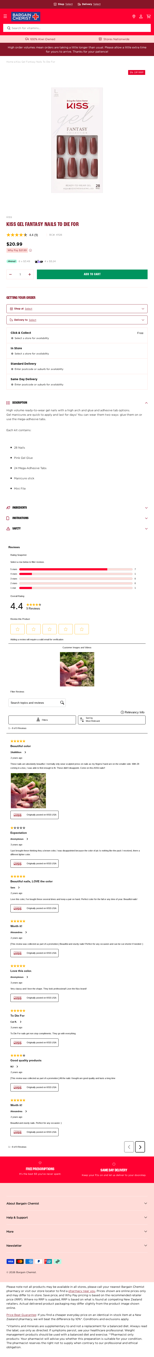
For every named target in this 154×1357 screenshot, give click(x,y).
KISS (9, 217)
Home (9, 61)
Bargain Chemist (26, 1272)
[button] (149, 17)
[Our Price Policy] (30, 250)
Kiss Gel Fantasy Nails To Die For (35, 61)
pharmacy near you (81, 1290)
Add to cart (92, 274)
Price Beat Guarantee (21, 1314)
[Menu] (5, 16)
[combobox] (77, 28)
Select (69, 4)
